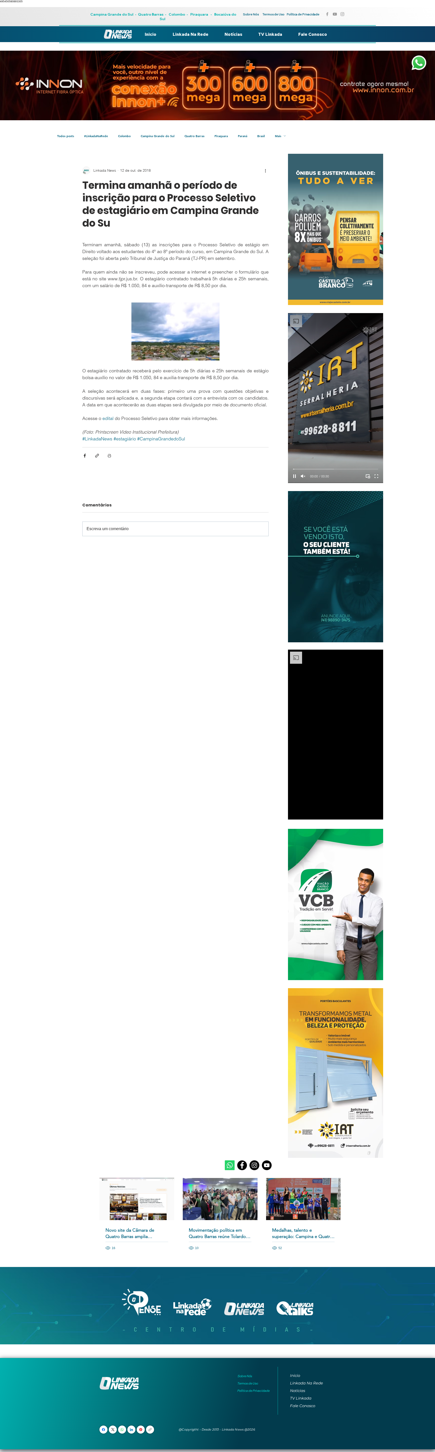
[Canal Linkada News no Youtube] (334, 14)
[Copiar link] (150, 1430)
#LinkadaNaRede (96, 136)
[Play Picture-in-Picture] (368, 476)
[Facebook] (242, 1165)
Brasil (261, 136)
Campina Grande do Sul (112, 14)
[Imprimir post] (109, 455)
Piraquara (199, 14)
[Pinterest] (141, 1430)
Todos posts (65, 136)
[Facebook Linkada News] (327, 14)
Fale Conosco (302, 1405)
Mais (278, 136)
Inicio (295, 1375)
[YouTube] (267, 1165)
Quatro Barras (150, 14)
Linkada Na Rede (306, 1383)
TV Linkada (300, 1398)
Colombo (177, 14)
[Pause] (294, 476)
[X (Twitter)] (113, 1430)
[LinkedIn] (131, 1430)
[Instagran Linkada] (342, 14)
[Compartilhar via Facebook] (84, 455)
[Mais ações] (266, 170)
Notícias (297, 1390)
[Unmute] (303, 476)
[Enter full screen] (376, 476)
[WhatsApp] (122, 1430)
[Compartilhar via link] (97, 455)
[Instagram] (254, 1165)
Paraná (242, 136)
